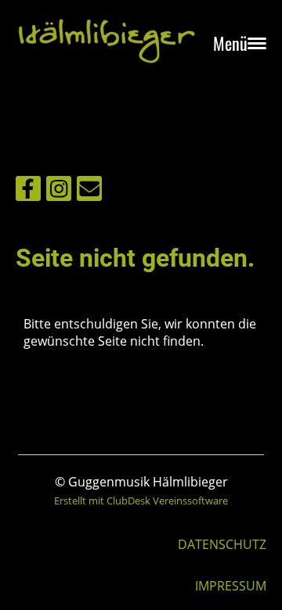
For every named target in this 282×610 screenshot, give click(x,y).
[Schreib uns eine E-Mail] (89, 191)
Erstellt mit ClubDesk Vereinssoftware (141, 500)
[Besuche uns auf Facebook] (28, 191)
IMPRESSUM (230, 585)
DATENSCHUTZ (222, 544)
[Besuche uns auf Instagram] (58, 191)
